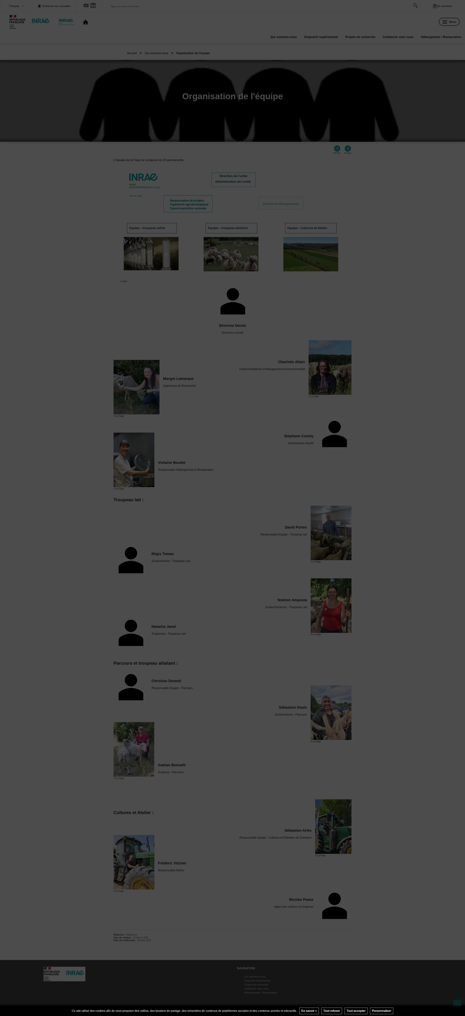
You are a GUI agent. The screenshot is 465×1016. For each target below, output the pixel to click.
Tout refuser (331, 1010)
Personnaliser (381, 1010)
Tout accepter (356, 1010)
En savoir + (309, 1010)
